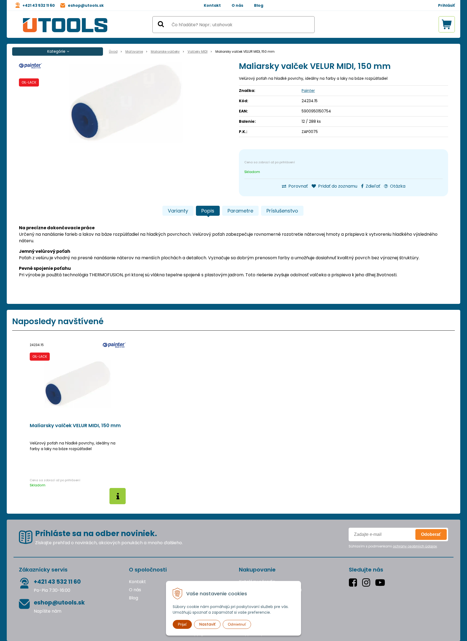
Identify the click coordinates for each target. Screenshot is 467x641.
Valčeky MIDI (198, 51)
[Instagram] (367, 582)
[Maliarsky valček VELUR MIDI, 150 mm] (126, 102)
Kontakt (212, 5)
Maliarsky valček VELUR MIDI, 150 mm (75, 425)
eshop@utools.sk (86, 5)
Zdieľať (372, 186)
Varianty (178, 210)
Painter (308, 90)
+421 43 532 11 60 (38, 5)
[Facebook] (354, 582)
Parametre (240, 210)
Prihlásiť (446, 5)
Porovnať (297, 186)
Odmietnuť (237, 624)
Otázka (397, 186)
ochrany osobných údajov (415, 546)
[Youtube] (381, 582)
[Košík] (447, 24)
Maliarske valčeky (165, 51)
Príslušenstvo (282, 210)
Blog (258, 5)
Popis (207, 210)
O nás (237, 5)
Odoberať (431, 534)
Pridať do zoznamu (337, 186)
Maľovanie (134, 51)
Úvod (113, 51)
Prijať (182, 624)
